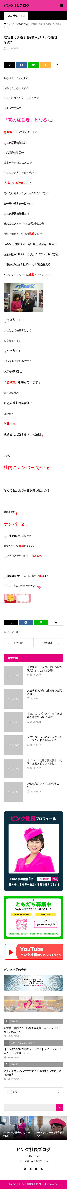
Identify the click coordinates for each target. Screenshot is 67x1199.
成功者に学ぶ (15, 15)
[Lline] (33, 65)
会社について (33, 1156)
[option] (17, 1128)
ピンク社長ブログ (16, 5)
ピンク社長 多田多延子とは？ (33, 1161)
